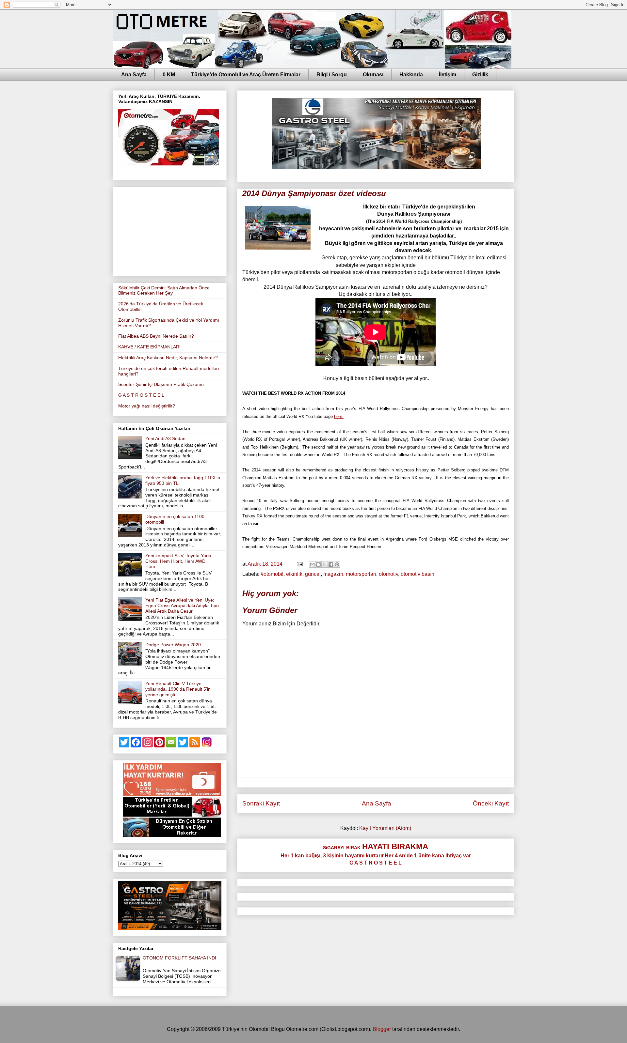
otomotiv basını (418, 574)
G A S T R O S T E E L (141, 395)
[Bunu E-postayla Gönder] (312, 564)
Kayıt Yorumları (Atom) (385, 828)
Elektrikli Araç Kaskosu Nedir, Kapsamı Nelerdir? (168, 357)
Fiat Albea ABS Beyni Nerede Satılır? (156, 336)
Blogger (382, 1029)
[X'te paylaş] (324, 564)
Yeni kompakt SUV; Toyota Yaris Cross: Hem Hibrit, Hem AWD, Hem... (178, 561)
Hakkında (411, 74)
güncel (313, 574)
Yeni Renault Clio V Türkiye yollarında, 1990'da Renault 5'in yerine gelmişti (178, 689)
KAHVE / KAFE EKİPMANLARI (149, 346)
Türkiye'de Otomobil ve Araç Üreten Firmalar (245, 74)
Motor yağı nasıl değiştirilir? (146, 405)
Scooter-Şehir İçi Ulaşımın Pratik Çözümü (161, 384)
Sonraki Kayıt (261, 803)
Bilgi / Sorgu (331, 74)
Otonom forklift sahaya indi (179, 957)
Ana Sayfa (134, 74)
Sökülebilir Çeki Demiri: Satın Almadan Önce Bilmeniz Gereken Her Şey (164, 290)
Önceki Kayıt (491, 803)
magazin (333, 574)
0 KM (169, 74)
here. (339, 416)
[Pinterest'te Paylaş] (337, 564)
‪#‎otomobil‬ (272, 574)
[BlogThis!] (318, 564)
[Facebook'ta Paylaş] (331, 564)
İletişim (447, 74)
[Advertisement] (169, 230)
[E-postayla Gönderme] (299, 564)
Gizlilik (480, 74)
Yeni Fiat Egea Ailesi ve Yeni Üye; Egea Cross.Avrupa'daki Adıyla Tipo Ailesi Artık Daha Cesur (182, 605)
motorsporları (361, 574)
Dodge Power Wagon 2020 (173, 644)
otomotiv (388, 574)
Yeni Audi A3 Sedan (165, 438)
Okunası (373, 74)
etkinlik (294, 574)
